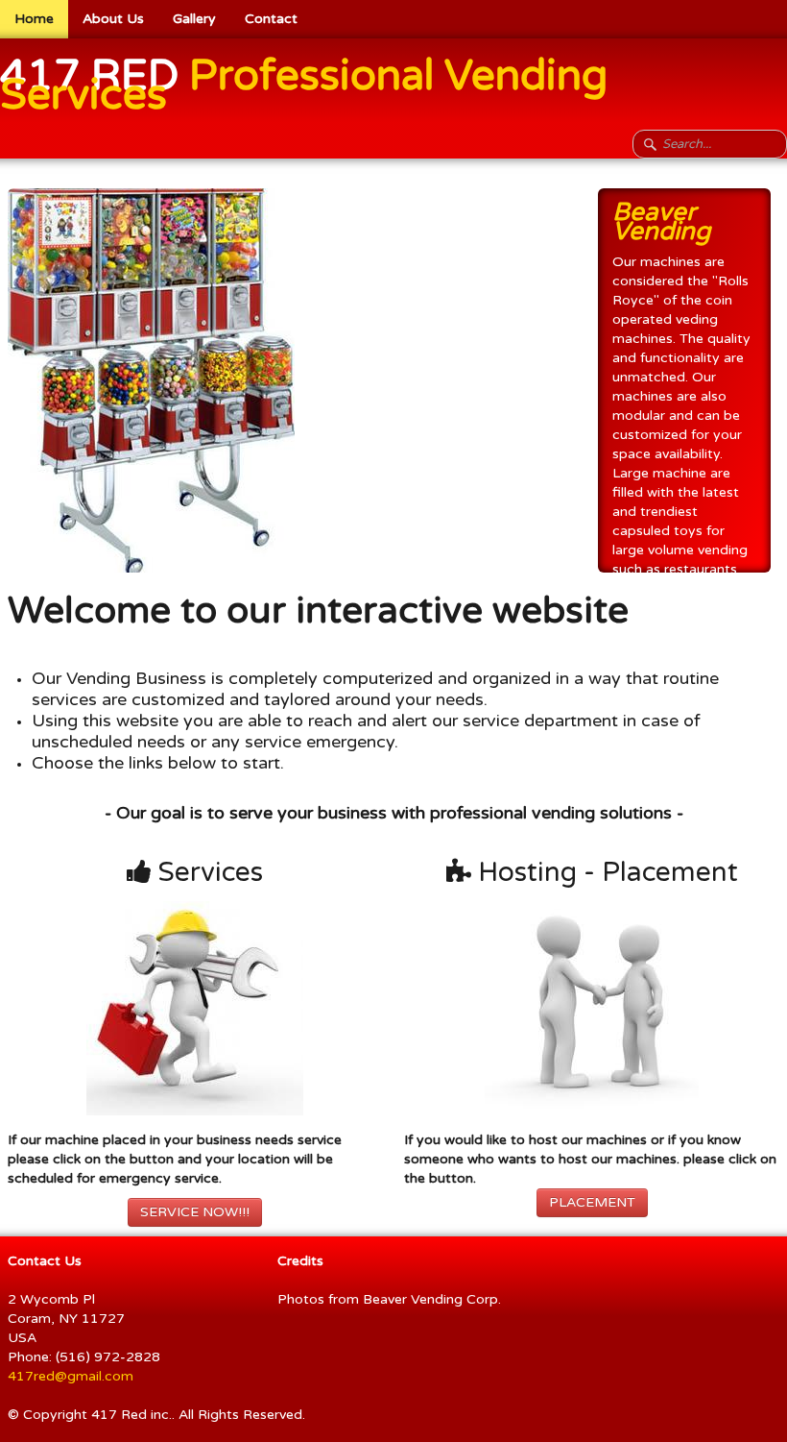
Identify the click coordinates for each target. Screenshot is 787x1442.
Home (34, 19)
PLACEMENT (592, 1202)
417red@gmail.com (70, 1376)
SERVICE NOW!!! (195, 1212)
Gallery (194, 19)
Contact (271, 19)
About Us (113, 19)
